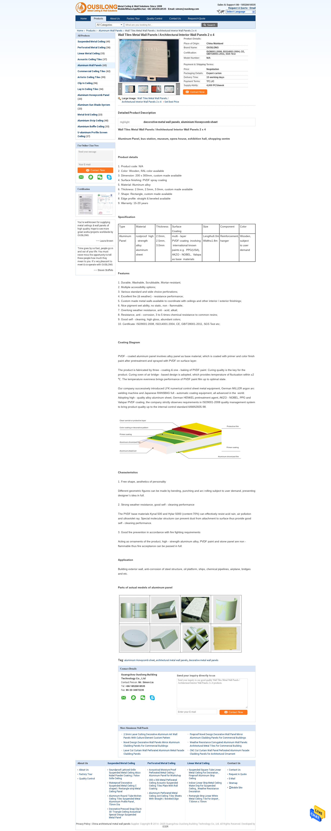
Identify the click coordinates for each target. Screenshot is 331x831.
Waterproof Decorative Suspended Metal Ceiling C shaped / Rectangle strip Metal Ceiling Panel (125, 787)
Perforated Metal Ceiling (91, 47)
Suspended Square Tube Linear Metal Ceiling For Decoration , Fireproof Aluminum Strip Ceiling (205, 774)
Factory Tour (133, 18)
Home (83, 18)
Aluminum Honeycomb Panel (93, 95)
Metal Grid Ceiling (87, 114)
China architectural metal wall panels (111, 824)
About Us (115, 18)
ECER (165, 826)
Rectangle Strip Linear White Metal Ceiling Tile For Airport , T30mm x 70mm (204, 799)
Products (98, 18)
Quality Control (154, 18)
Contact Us (175, 18)
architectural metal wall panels (172, 660)
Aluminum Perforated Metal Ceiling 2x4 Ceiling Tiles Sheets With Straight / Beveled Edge (165, 796)
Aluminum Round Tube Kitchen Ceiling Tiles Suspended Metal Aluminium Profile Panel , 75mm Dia (125, 800)
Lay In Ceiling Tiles (88, 89)
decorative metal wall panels (203, 660)
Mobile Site (236, 787)
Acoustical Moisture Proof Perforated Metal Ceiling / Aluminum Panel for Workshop (165, 772)
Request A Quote (237, 8)
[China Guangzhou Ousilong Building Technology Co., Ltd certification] (85, 214)
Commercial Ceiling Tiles (91, 71)
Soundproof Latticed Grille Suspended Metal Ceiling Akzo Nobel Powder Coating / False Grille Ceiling (124, 774)
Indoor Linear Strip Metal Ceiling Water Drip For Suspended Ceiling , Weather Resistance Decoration (205, 787)
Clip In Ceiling (85, 83)
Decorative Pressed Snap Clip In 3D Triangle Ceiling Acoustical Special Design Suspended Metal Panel (125, 813)
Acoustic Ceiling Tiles (90, 59)
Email (253, 8)
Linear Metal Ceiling (89, 53)
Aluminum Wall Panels (110, 30)
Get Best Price (172, 101)
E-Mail (232, 778)
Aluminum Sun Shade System (94, 105)
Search (211, 25)
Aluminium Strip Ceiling (90, 120)
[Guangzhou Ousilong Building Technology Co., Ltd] (96, 7)
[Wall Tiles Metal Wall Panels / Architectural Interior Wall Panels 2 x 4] (149, 60)
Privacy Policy (83, 824)
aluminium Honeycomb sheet (139, 660)
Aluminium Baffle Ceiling (91, 126)
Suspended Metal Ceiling (91, 41)
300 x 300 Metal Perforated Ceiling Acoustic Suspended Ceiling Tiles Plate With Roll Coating (163, 784)
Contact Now (98, 170)
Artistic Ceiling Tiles (89, 77)
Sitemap (233, 783)
